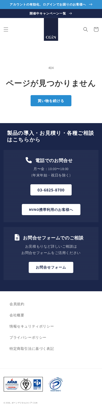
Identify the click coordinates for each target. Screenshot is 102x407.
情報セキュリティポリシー (31, 326)
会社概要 (16, 315)
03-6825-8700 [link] (51, 190)
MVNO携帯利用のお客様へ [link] (51, 209)
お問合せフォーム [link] (51, 267)
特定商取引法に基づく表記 (31, 348)
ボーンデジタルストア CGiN (25, 402)
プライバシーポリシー (27, 337)
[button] (6, 29)
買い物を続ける (51, 100)
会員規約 (16, 304)
